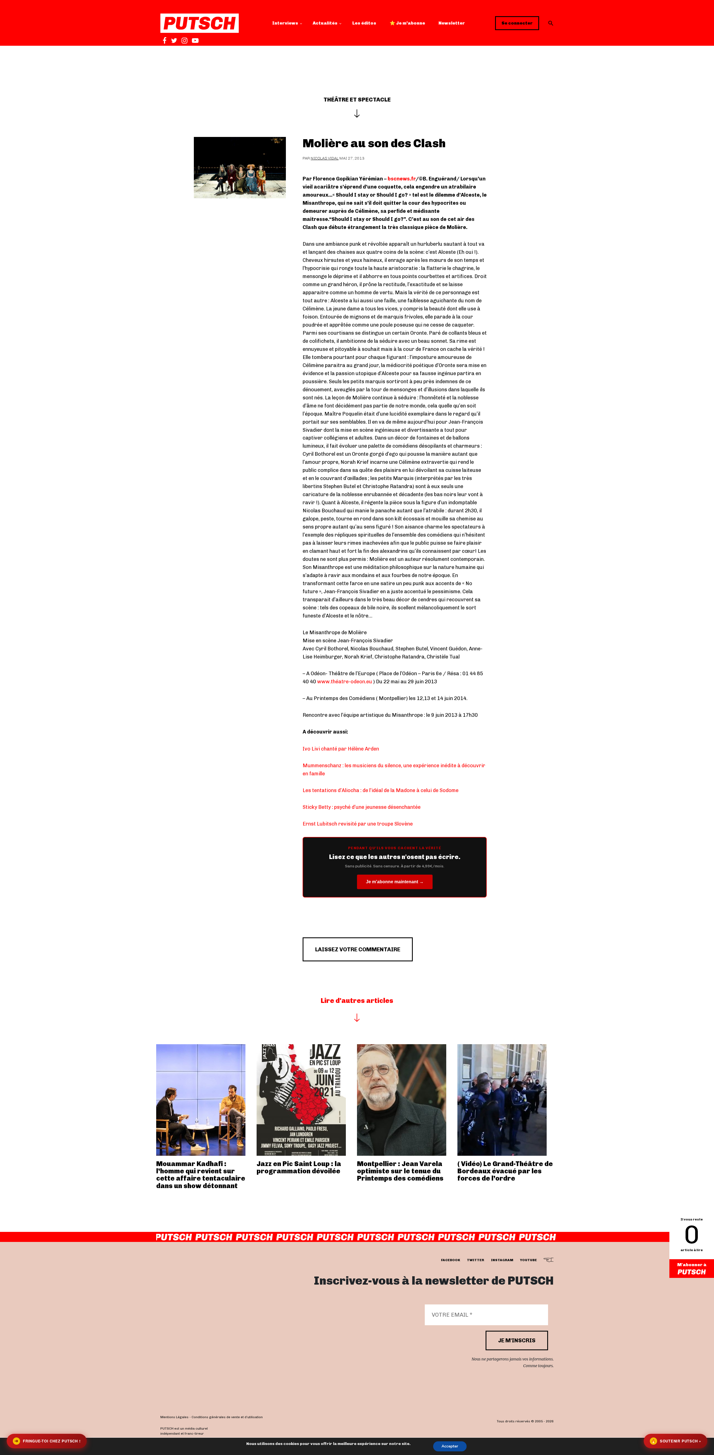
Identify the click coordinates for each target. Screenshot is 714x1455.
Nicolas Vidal (325, 158)
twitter (475, 1260)
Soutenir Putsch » (676, 1441)
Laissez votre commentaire (357, 949)
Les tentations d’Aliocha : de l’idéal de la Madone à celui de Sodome (381, 790)
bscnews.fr (402, 179)
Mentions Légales (174, 1417)
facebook (450, 1260)
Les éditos (364, 23)
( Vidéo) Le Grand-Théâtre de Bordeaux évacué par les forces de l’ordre (505, 1171)
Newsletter (451, 23)
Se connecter (517, 23)
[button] (551, 23)
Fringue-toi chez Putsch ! (47, 1441)
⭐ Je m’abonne (407, 23)
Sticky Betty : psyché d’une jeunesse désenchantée (362, 807)
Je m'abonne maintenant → (395, 881)
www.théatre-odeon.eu (344, 682)
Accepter (450, 1446)
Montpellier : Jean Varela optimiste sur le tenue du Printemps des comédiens (400, 1171)
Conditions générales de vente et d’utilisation (227, 1417)
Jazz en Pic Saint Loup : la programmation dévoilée (299, 1167)
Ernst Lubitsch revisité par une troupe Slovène (358, 824)
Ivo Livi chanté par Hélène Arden (341, 749)
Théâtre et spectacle (357, 99)
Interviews (285, 23)
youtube (528, 1260)
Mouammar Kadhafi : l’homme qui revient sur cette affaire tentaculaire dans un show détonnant (200, 1175)
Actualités (325, 23)
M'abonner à (691, 1264)
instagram (502, 1260)
